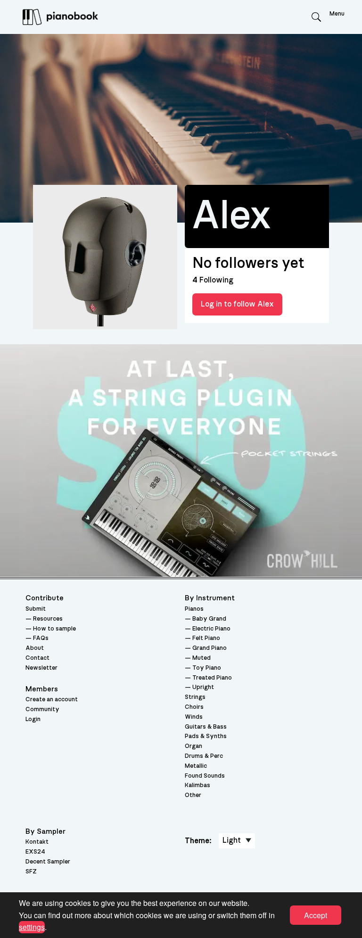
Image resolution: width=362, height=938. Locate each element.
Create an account (51, 700)
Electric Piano (211, 629)
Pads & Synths (206, 736)
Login (33, 719)
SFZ (31, 872)
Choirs (194, 707)
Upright (203, 687)
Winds (194, 717)
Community (42, 709)
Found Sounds (205, 776)
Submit (35, 609)
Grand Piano (209, 648)
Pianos (194, 609)
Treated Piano (212, 678)
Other (193, 795)
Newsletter (41, 668)
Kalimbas (197, 785)
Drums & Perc (204, 756)
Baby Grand (209, 619)
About (34, 648)
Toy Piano (206, 668)
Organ (193, 746)
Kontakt (37, 842)
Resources (48, 619)
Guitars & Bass (206, 727)
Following (212, 280)
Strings (195, 697)
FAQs (41, 638)
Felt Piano (206, 638)
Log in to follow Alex (237, 304)
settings (32, 926)
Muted (201, 658)
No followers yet (248, 263)
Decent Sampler (47, 862)
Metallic (196, 766)
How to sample (54, 629)
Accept (315, 915)
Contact (37, 658)
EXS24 (35, 852)
